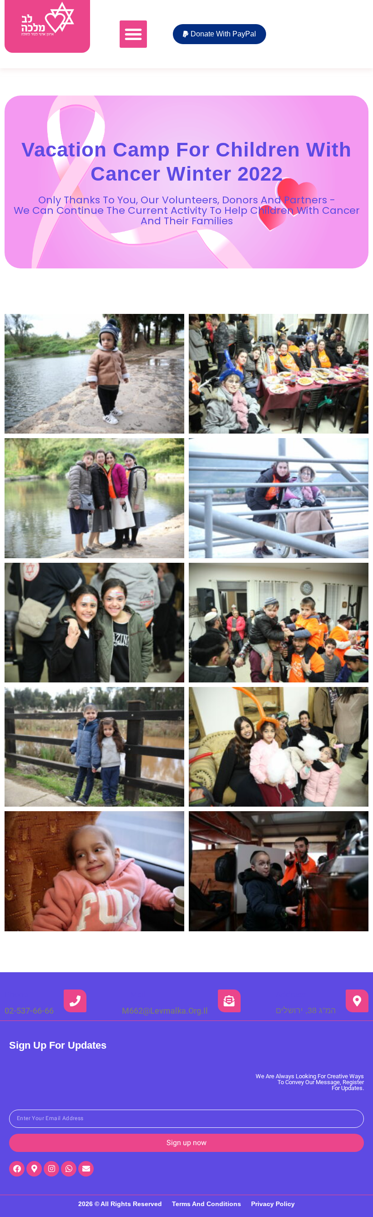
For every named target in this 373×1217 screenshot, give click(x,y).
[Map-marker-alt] (34, 1169)
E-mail (133, 994)
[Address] (357, 1001)
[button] (133, 34)
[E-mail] (229, 1001)
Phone (16, 994)
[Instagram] (51, 1169)
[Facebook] (17, 1169)
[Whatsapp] (68, 1169)
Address (291, 994)
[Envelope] (86, 1169)
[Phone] (75, 1001)
